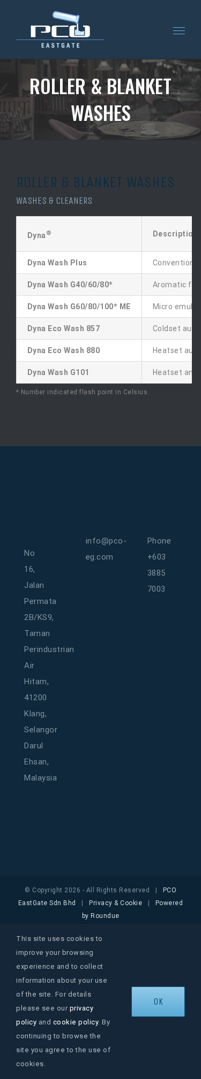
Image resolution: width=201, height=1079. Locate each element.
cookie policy (76, 1022)
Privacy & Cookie (115, 903)
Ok (158, 1001)
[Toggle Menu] (179, 31)
